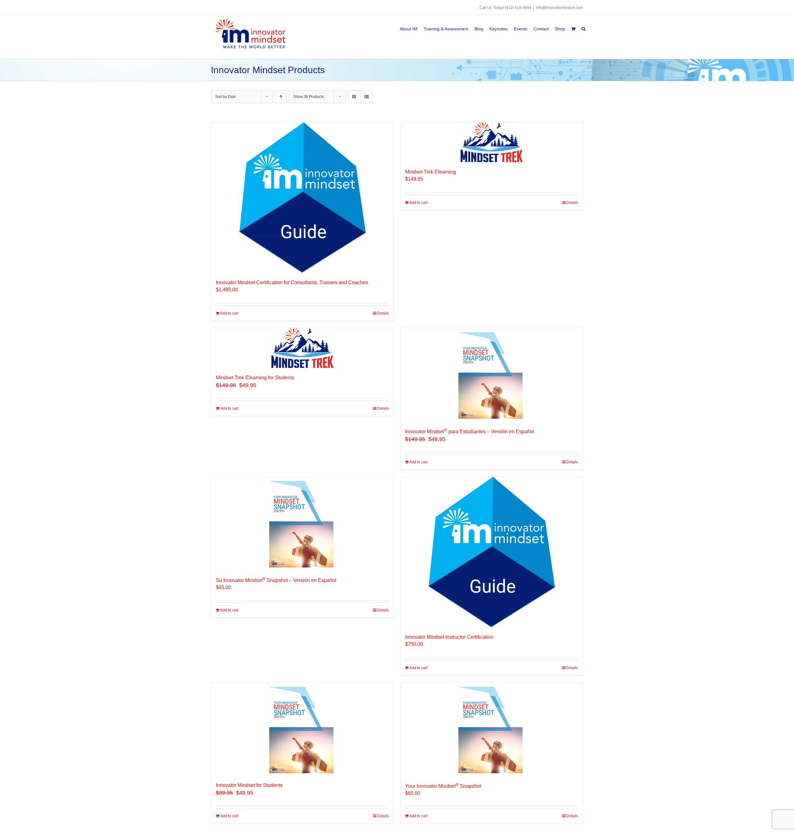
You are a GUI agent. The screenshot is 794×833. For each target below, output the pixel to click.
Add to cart (229, 313)
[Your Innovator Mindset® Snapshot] (491, 728)
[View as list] (366, 97)
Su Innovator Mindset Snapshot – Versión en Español (276, 580)
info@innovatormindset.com (559, 8)
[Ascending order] (281, 96)
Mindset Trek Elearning (430, 171)
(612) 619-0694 (518, 8)
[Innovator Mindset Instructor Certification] (491, 552)
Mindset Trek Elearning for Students (255, 377)
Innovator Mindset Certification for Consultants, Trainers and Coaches (292, 282)
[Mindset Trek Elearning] (491, 142)
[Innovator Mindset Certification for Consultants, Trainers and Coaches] (302, 197)
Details (383, 313)
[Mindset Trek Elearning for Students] (302, 348)
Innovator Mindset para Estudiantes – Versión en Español (469, 431)
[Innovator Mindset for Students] (302, 728)
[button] (584, 28)
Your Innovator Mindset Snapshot (443, 786)
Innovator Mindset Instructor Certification (449, 637)
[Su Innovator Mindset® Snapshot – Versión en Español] (302, 523)
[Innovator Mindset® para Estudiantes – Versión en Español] (491, 374)
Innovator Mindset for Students (249, 785)
